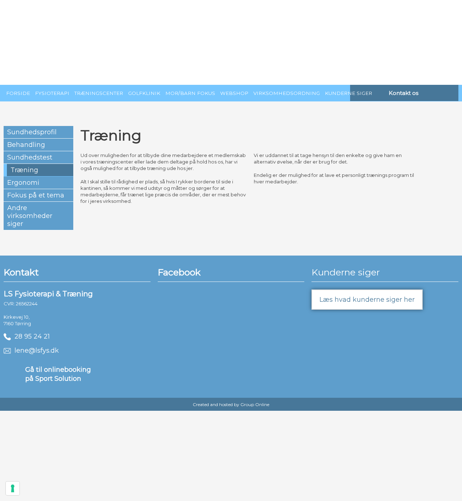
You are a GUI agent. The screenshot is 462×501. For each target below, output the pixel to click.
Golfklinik (144, 93)
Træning (24, 170)
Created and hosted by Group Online (231, 404)
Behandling (26, 145)
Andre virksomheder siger (29, 216)
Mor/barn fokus (190, 93)
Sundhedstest (29, 157)
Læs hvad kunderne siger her (367, 300)
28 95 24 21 (30, 336)
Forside (18, 93)
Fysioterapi (52, 93)
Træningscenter (98, 93)
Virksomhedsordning (286, 93)
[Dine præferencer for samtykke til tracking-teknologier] (12, 488)
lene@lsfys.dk (35, 350)
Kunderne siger (348, 93)
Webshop (234, 93)
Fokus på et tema (35, 195)
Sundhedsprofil (32, 132)
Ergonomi (23, 183)
